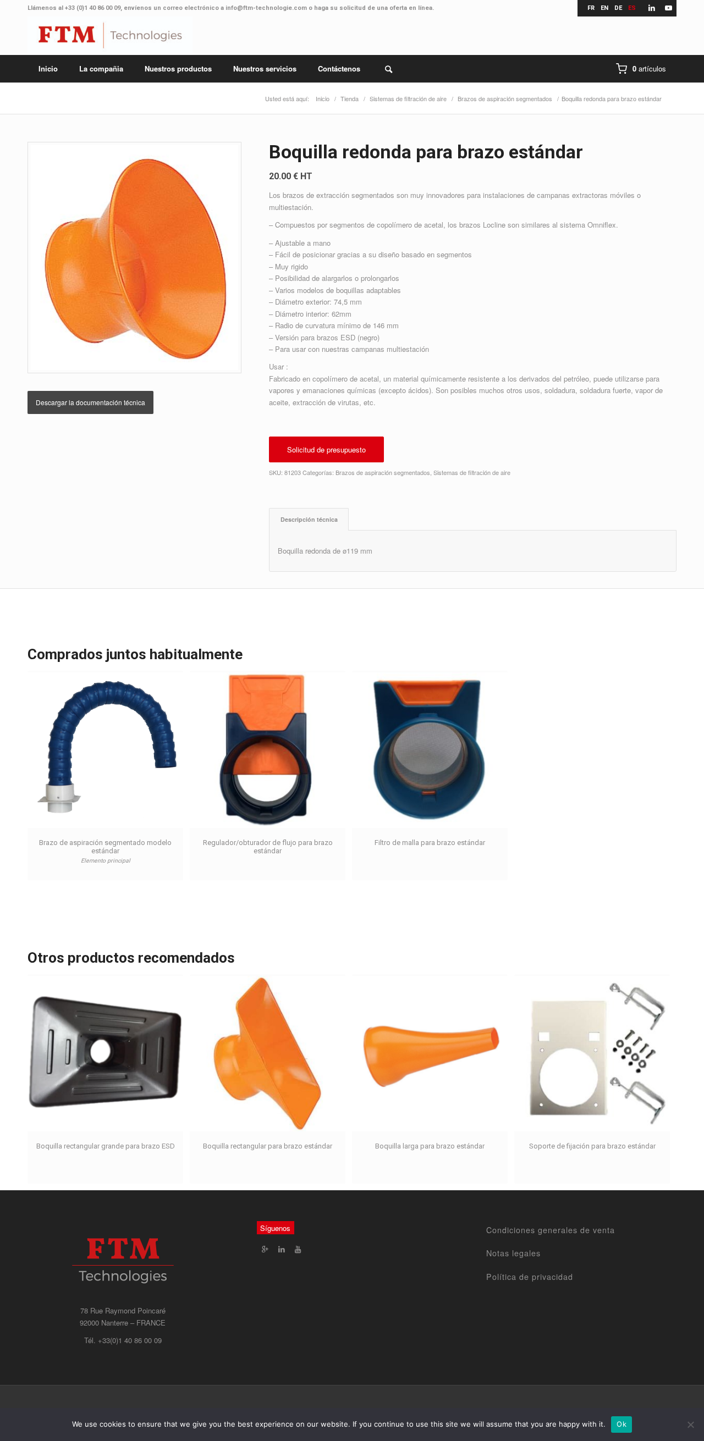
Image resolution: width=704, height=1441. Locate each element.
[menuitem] (48, 68)
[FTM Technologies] (110, 35)
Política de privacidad (529, 1276)
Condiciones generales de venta (550, 1229)
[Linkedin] (281, 1249)
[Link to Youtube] (668, 8)
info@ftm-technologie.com (266, 8)
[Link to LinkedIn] (651, 8)
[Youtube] (298, 1249)
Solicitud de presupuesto (326, 449)
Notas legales (513, 1252)
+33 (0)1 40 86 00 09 (92, 8)
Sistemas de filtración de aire (471, 472)
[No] (690, 1424)
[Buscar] (381, 68)
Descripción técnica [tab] (309, 519)
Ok (621, 1424)
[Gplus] (265, 1249)
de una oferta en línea (399, 8)
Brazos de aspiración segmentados (383, 472)
